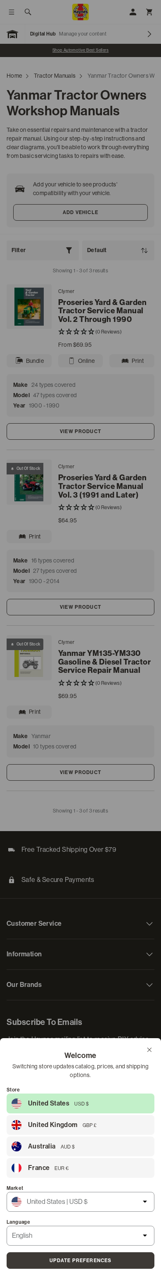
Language (18, 1222)
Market (15, 1188)
